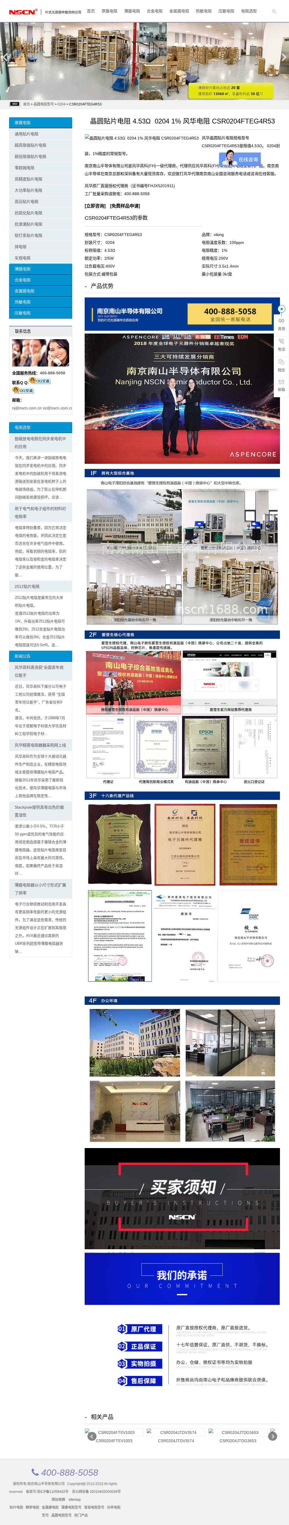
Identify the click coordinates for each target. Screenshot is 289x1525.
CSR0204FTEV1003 (114, 1440)
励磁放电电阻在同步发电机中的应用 (40, 442)
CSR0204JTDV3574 (176, 1440)
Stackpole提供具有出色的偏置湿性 (39, 811)
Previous (5, 57)
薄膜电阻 (132, 11)
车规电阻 (22, 258)
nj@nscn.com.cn (27, 408)
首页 (91, 11)
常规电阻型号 (94, 1507)
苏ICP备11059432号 (53, 1492)
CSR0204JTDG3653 (238, 1440)
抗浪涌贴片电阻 (28, 224)
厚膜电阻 (109, 11)
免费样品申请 (125, 205)
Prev (92, 1436)
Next (283, 57)
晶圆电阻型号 (44, 104)
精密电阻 (32, 1507)
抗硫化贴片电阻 (28, 213)
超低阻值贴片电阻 (30, 156)
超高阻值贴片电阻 (30, 145)
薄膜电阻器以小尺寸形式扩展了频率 (40, 889)
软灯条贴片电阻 (28, 235)
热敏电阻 (204, 11)
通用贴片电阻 (26, 134)
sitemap (75, 1500)
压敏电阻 (226, 11)
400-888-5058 (52, 373)
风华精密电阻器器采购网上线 (40, 745)
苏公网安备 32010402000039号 (96, 1492)
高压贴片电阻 (26, 201)
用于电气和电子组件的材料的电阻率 (40, 512)
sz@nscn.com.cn (58, 408)
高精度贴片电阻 (28, 179)
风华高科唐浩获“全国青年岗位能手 (39, 671)
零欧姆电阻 (24, 167)
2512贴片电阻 (27, 586)
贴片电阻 (16, 1507)
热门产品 (81, 1515)
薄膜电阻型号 (71, 1507)
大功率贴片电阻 (28, 190)
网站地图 (58, 1500)
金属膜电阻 (179, 11)
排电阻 (21, 246)
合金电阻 (155, 11)
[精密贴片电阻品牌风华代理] (31, 10)
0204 (61, 104)
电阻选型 (249, 11)
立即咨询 (95, 205)
